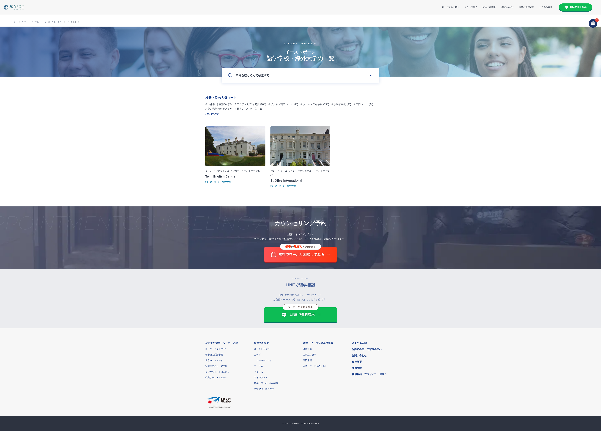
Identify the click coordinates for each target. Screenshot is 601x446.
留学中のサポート (214, 360)
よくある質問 (545, 7)
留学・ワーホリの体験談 (266, 383)
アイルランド (260, 377)
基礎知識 (307, 349)
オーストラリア (262, 349)
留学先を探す (507, 7)
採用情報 (357, 368)
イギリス (258, 372)
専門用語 (307, 360)
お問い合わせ (359, 355)
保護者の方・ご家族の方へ (367, 349)
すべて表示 (213, 114)
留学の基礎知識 (526, 7)
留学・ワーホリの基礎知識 (318, 343)
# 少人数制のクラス (216, 108)
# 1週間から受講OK (216, 104)
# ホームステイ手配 (311, 104)
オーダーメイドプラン (216, 349)
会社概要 (357, 361)
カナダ (257, 354)
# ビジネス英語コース (280, 104)
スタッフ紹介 (471, 7)
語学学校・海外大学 (264, 389)
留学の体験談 (489, 7)
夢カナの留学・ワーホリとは (221, 343)
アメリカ (258, 366)
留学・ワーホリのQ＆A (314, 366)
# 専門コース (361, 104)
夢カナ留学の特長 (450, 7)
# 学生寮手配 (338, 104)
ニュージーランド (263, 360)
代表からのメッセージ (216, 377)
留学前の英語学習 (214, 354)
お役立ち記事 (309, 354)
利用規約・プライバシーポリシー (370, 374)
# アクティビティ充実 (247, 104)
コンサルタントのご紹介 (217, 372)
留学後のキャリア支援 (216, 366)
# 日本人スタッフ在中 (247, 108)
